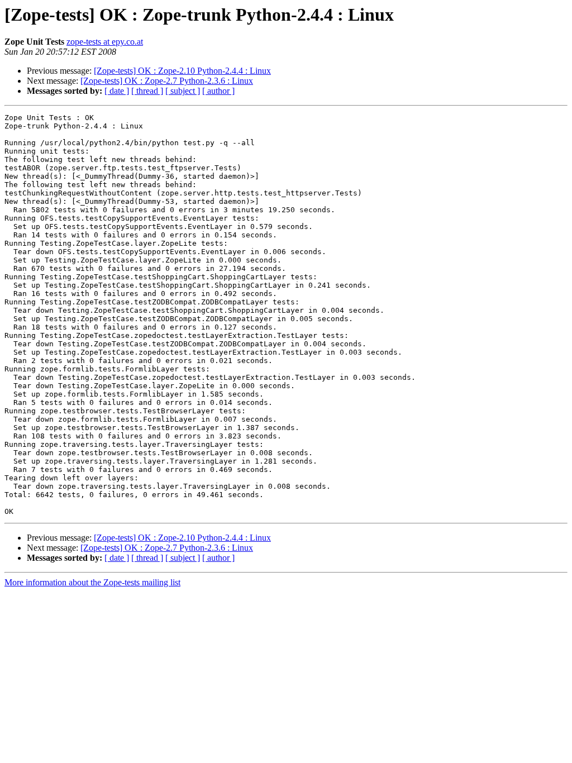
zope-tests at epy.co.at (104, 41)
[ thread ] (147, 91)
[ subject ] (182, 91)
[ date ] (116, 91)
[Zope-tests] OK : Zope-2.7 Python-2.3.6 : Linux (166, 80)
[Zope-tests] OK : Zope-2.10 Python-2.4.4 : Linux (182, 70)
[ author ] (218, 91)
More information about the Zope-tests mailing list (92, 582)
